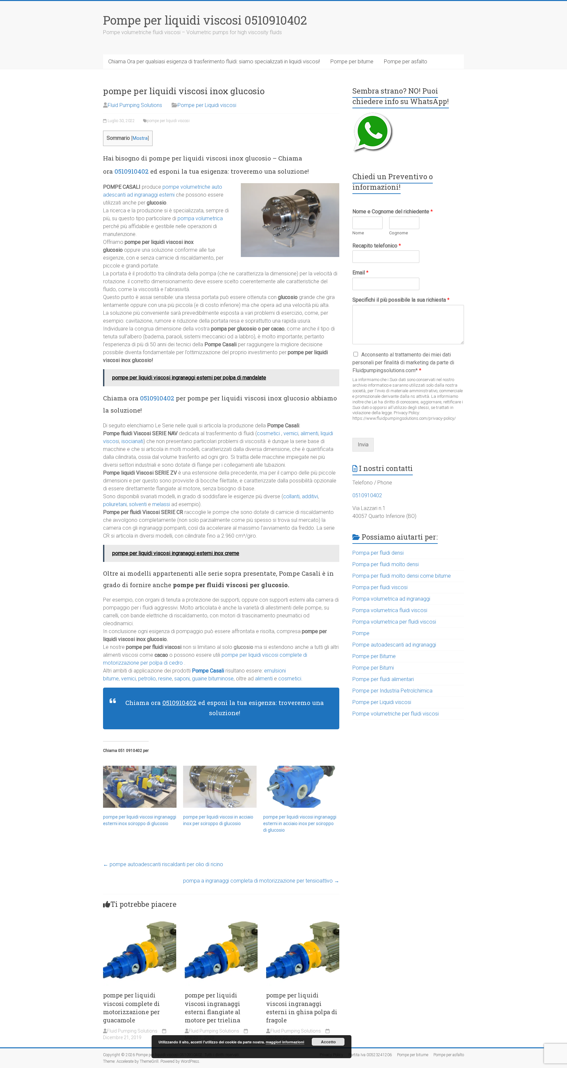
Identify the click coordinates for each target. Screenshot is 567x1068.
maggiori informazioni (285, 1041)
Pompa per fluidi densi (378, 553)
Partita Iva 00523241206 (370, 1055)
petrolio (147, 678)
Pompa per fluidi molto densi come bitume (401, 576)
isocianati (132, 441)
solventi (138, 504)
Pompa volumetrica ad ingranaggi (391, 599)
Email (360, 272)
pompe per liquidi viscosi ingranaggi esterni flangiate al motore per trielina (213, 1007)
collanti (291, 496)
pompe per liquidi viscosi (168, 120)
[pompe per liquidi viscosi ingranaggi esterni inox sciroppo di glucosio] (140, 787)
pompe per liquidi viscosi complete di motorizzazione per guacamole (131, 1007)
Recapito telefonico (376, 246)
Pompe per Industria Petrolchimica (392, 691)
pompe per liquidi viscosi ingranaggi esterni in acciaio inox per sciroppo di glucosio (299, 823)
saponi (182, 678)
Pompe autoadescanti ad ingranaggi (394, 645)
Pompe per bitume (351, 61)
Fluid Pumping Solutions (135, 105)
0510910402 (132, 171)
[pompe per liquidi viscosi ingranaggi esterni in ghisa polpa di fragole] (302, 918)
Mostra (140, 138)
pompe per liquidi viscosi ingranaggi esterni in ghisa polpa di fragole (301, 1007)
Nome (358, 232)
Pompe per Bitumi (373, 668)
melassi (161, 504)
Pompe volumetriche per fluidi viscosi (395, 714)
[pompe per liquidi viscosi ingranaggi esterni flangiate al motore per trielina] (221, 918)
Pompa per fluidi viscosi (380, 587)
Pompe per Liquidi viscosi (207, 105)
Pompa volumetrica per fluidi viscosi (394, 622)
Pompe (360, 633)
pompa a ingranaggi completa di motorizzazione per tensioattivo (261, 881)
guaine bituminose (212, 678)
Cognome (398, 232)
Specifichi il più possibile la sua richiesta (401, 300)
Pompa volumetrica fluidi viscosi (389, 610)
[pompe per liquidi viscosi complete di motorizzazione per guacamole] (139, 918)
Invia (363, 444)
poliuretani (115, 504)
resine (165, 678)
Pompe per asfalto (405, 61)
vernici (291, 433)
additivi (310, 496)
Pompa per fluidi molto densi (385, 564)
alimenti (309, 433)
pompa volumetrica (200, 218)
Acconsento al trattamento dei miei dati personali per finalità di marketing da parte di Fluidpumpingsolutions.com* (403, 363)
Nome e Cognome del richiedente (392, 211)
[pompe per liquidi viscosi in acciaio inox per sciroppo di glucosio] (220, 787)
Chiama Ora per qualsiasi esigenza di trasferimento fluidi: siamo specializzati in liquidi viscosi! (214, 61)
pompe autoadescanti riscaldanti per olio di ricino (163, 864)
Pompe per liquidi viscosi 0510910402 (205, 20)
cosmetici (268, 433)
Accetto (328, 1042)
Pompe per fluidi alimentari (383, 679)
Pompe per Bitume (374, 656)
